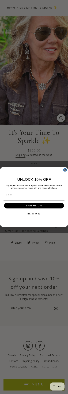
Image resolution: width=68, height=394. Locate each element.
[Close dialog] (65, 170)
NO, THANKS (34, 214)
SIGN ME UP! (34, 206)
